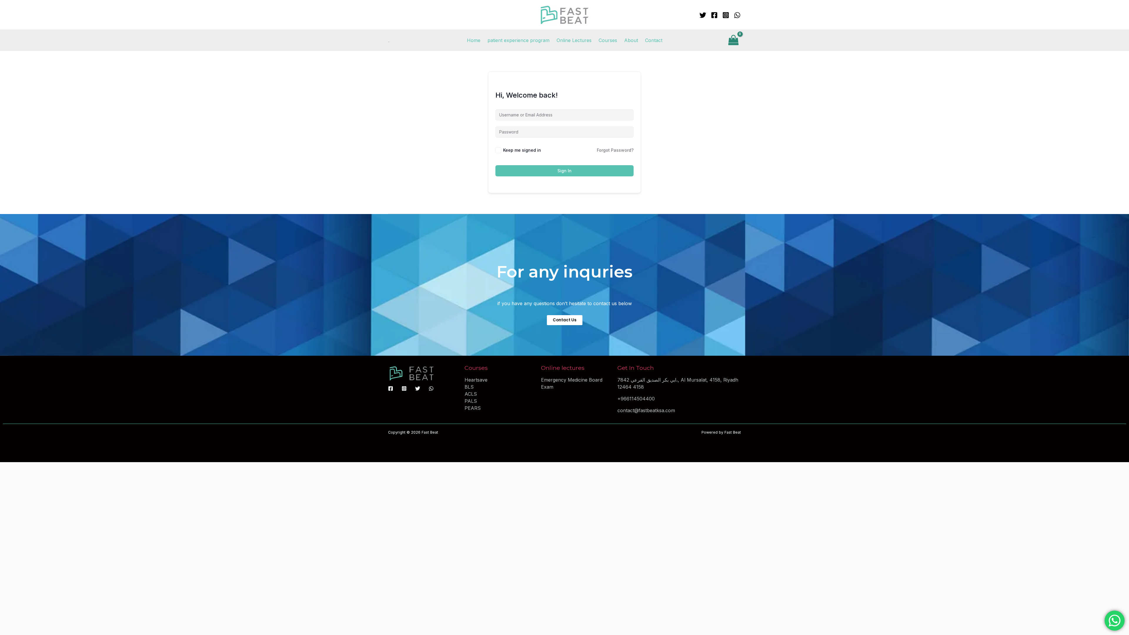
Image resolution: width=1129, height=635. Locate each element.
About (631, 40)
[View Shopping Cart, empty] (733, 40)
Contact (653, 40)
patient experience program (518, 40)
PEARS (473, 408)
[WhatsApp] (737, 15)
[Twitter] (703, 15)
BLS (469, 387)
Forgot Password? (615, 150)
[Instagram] (725, 15)
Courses (608, 40)
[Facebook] (714, 15)
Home (473, 40)
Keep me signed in (522, 150)
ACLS (471, 394)
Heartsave (476, 380)
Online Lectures (574, 40)
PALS (471, 401)
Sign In (564, 170)
